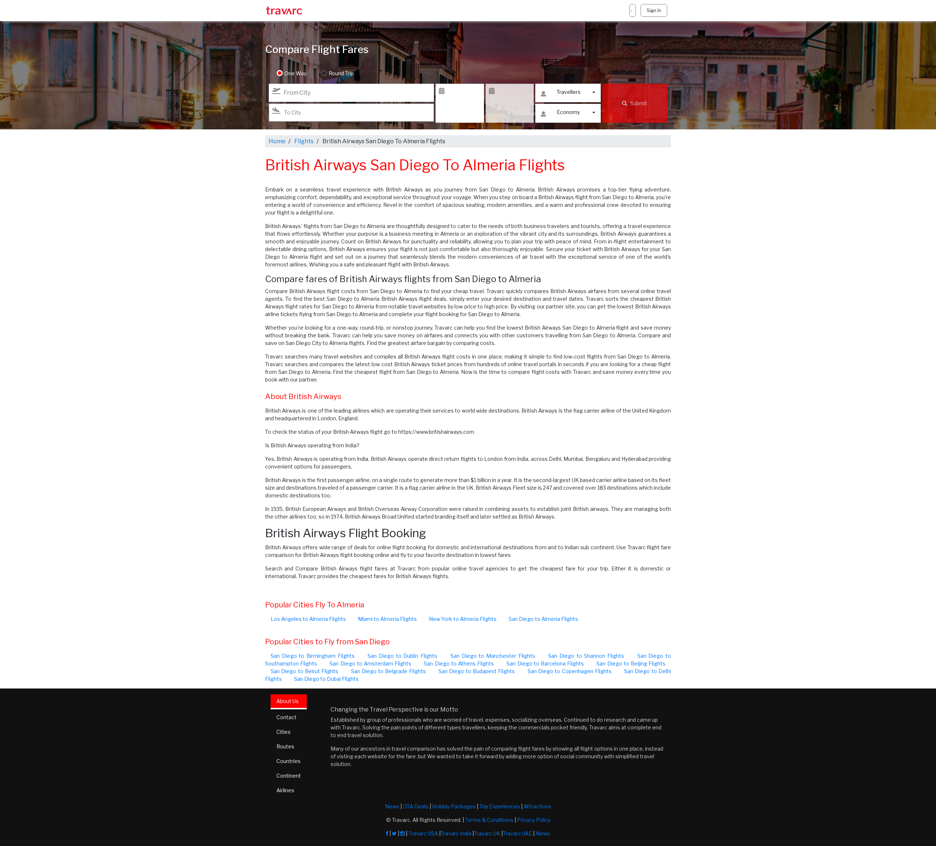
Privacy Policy (533, 820)
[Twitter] (394, 833)
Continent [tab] (288, 776)
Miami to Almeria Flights (387, 619)
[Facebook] (387, 833)
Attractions (537, 806)
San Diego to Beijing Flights (630, 663)
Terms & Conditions (489, 820)
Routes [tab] (285, 746)
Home (277, 141)
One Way (295, 73)
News (392, 806)
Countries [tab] (288, 761)
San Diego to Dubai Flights (326, 679)
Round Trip (341, 73)
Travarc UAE (517, 833)
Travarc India (456, 833)
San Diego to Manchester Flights (492, 656)
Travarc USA (423, 833)
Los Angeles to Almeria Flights (308, 619)
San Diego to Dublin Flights (402, 656)
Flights (304, 141)
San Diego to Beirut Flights (304, 671)
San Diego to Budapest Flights (476, 671)
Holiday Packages (454, 806)
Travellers (568, 92)
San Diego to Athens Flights (459, 663)
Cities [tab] (283, 732)
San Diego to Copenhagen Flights (570, 671)
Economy (568, 112)
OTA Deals (416, 806)
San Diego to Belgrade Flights (388, 671)
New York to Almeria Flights (463, 619)
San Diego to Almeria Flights (543, 619)
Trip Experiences (499, 806)
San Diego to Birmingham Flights (313, 656)
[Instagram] (402, 833)
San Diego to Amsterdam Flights (370, 663)
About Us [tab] (287, 701)
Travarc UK (487, 833)
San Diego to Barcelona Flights (545, 663)
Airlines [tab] (285, 790)
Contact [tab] (286, 717)
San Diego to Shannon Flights (586, 656)
